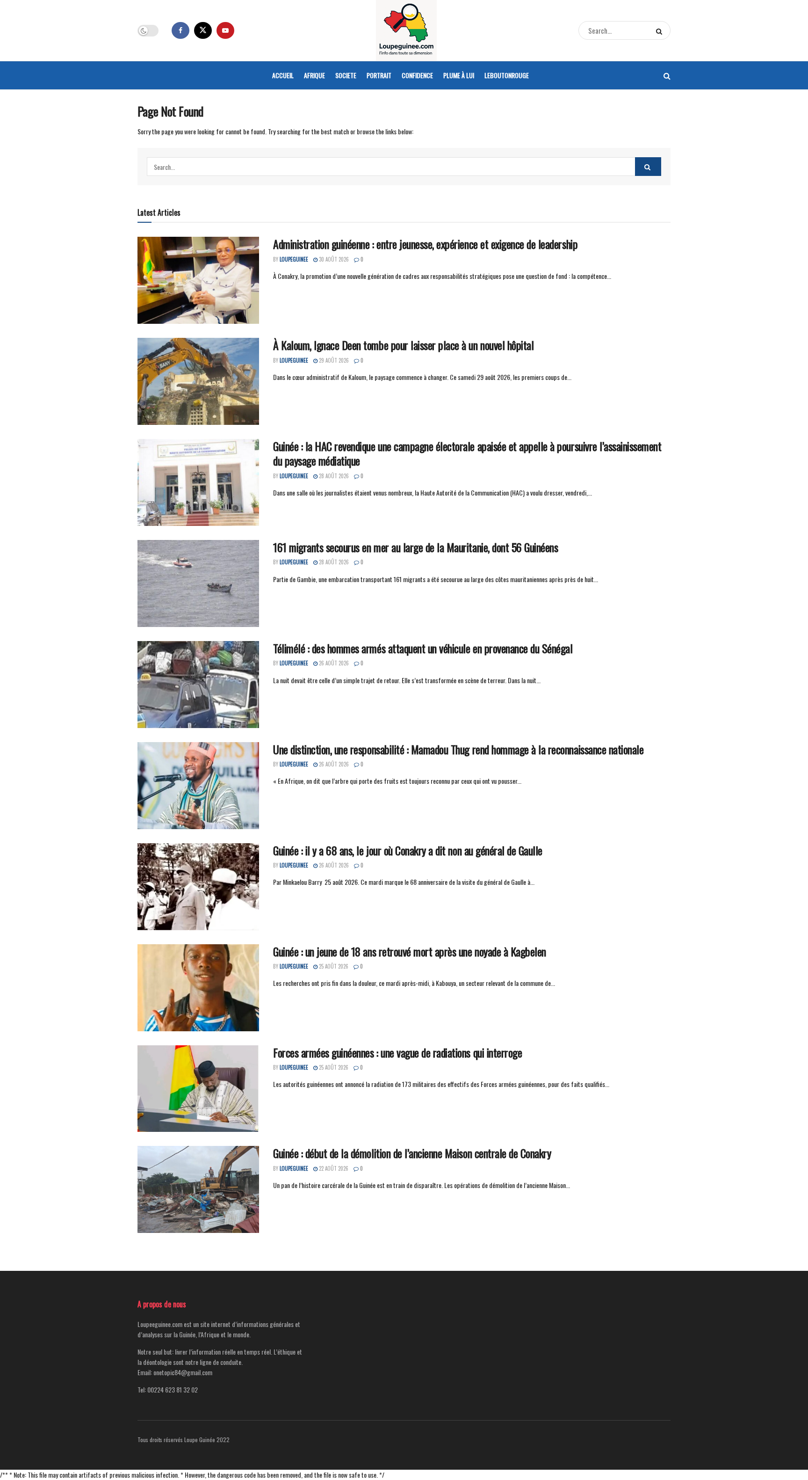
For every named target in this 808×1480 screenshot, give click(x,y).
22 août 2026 (332, 1168)
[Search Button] (661, 30)
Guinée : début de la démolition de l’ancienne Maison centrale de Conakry (412, 1153)
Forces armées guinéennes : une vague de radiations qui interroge (397, 1052)
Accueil (283, 75)
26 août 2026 (333, 663)
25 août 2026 (332, 966)
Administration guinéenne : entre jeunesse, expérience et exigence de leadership (425, 243)
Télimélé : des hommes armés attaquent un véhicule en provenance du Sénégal (422, 648)
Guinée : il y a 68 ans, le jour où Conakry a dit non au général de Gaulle (407, 850)
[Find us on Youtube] (225, 30)
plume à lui (458, 75)
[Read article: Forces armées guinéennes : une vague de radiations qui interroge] (198, 1088)
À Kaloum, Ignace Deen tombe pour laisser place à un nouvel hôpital (403, 344)
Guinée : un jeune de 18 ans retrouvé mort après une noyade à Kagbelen (409, 951)
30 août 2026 (333, 259)
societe (345, 75)
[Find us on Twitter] (203, 30)
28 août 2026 (333, 476)
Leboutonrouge (506, 75)
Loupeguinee (294, 259)
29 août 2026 (333, 360)
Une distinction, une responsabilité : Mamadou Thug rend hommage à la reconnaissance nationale (458, 749)
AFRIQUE (314, 75)
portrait (379, 75)
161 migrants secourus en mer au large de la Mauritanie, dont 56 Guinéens (415, 547)
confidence (417, 75)
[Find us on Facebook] (180, 30)
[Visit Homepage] (406, 30)
